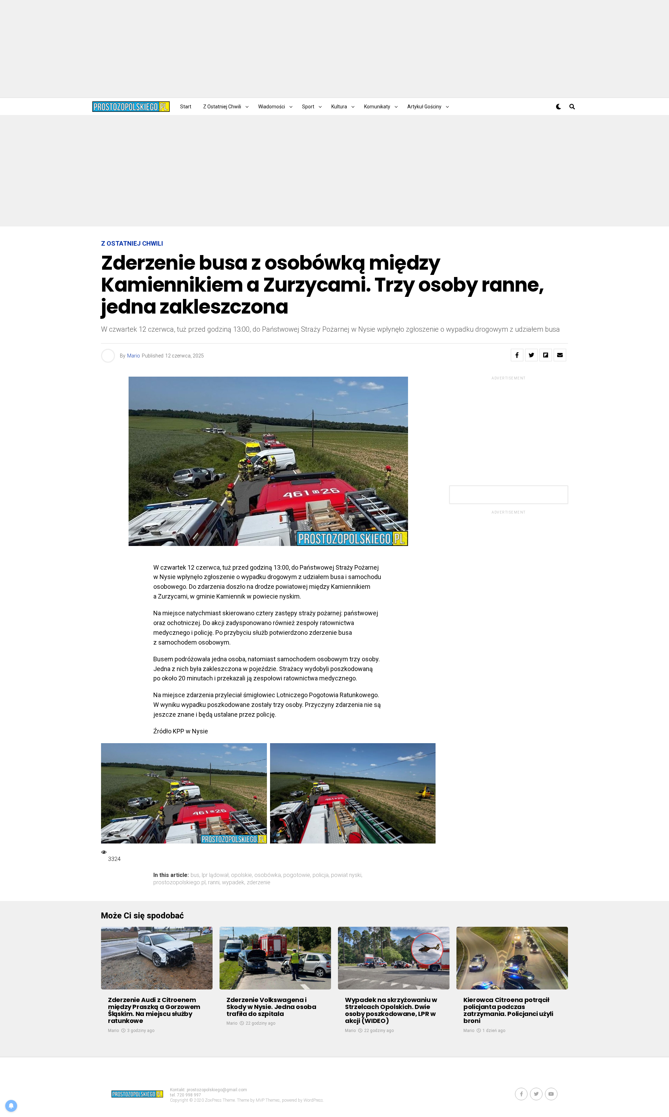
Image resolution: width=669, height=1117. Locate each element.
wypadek (233, 882)
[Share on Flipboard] (545, 355)
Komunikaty (377, 106)
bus (195, 875)
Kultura (339, 106)
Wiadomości (271, 106)
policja (321, 875)
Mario (133, 356)
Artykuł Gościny (424, 106)
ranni (214, 882)
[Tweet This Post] (531, 355)
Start (185, 106)
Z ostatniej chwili (222, 106)
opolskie (241, 875)
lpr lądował (215, 875)
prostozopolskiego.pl (179, 882)
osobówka (267, 875)
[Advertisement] (334, 49)
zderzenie (258, 882)
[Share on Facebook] (517, 355)
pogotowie (296, 875)
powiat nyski (346, 875)
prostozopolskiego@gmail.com (217, 1089)
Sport (308, 106)
